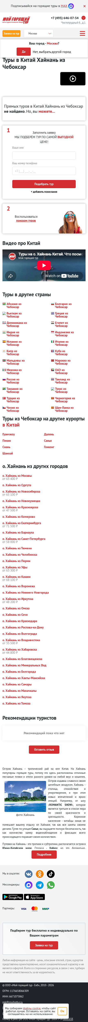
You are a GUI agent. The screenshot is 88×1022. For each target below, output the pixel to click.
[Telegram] (40, 885)
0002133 (68, 1019)
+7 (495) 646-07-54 (65, 18)
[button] (73, 78)
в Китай (11, 424)
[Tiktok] (51, 874)
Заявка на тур (11, 33)
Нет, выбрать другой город (52, 52)
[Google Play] (12, 897)
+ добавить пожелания (44, 191)
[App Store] (34, 897)
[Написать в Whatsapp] (51, 885)
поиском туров (26, 220)
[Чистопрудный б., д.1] (84, 18)
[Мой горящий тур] (16, 20)
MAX (64, 6)
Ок (62, 1011)
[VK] (29, 874)
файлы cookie (32, 1008)
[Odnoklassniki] (40, 874)
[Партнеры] (36, 909)
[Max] (71, 6)
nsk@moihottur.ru (12, 1002)
